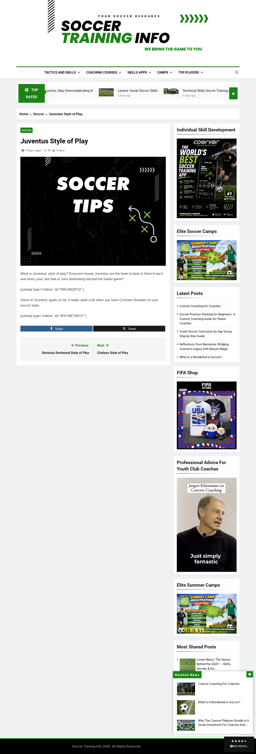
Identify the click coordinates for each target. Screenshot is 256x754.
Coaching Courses (101, 72)
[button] (239, 744)
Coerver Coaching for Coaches (219, 683)
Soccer (26, 130)
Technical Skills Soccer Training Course (207, 90)
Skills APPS (137, 72)
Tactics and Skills (60, 72)
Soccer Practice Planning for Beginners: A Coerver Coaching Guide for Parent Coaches (207, 319)
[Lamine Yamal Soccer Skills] (103, 92)
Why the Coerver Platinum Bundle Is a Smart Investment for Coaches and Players (223, 725)
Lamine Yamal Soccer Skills (134, 90)
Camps (162, 72)
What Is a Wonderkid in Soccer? (219, 702)
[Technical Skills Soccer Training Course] (167, 91)
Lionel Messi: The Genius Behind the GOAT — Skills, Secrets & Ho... (214, 664)
